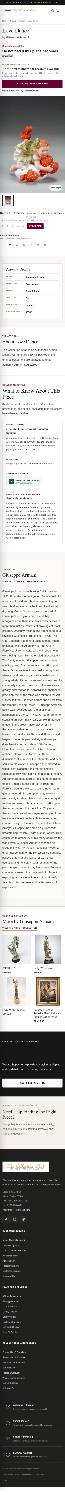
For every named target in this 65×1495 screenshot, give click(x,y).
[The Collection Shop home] (30, 10)
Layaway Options (10, 1245)
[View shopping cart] (57, 11)
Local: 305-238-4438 (12, 1205)
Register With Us (10, 1266)
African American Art (12, 1296)
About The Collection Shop (15, 1240)
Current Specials (10, 1383)
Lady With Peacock (13, 1010)
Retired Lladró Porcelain (13, 1357)
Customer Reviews (11, 1271)
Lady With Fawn (43, 968)
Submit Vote (35, 226)
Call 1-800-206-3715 (32, 1083)
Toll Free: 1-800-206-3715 (14, 1200)
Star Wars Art (8, 1367)
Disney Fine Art (9, 1311)
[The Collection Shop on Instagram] (14, 1219)
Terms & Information (10, 1474)
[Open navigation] (7, 10)
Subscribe (39, 1474)
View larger (56, 188)
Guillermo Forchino (11, 1322)
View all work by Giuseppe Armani (24, 581)
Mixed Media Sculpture (13, 1362)
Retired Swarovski (11, 1373)
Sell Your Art (8, 1388)
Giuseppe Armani (17, 21)
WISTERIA (9, 968)
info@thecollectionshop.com (16, 1210)
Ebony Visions (9, 1317)
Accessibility (8, 1261)
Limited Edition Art (11, 1327)
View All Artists (9, 1332)
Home (4, 21)
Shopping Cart (9, 1276)
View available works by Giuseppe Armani (20, 91)
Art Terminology (10, 1255)
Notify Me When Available (32, 83)
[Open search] (52, 11)
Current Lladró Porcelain (14, 1352)
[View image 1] (8, 200)
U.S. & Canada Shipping (14, 1250)
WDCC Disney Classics (13, 1378)
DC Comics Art (9, 1306)
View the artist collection (19, 928)
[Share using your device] (38, 245)
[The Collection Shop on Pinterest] (23, 1219)
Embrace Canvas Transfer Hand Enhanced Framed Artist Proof (48, 1013)
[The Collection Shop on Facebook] (5, 1219)
